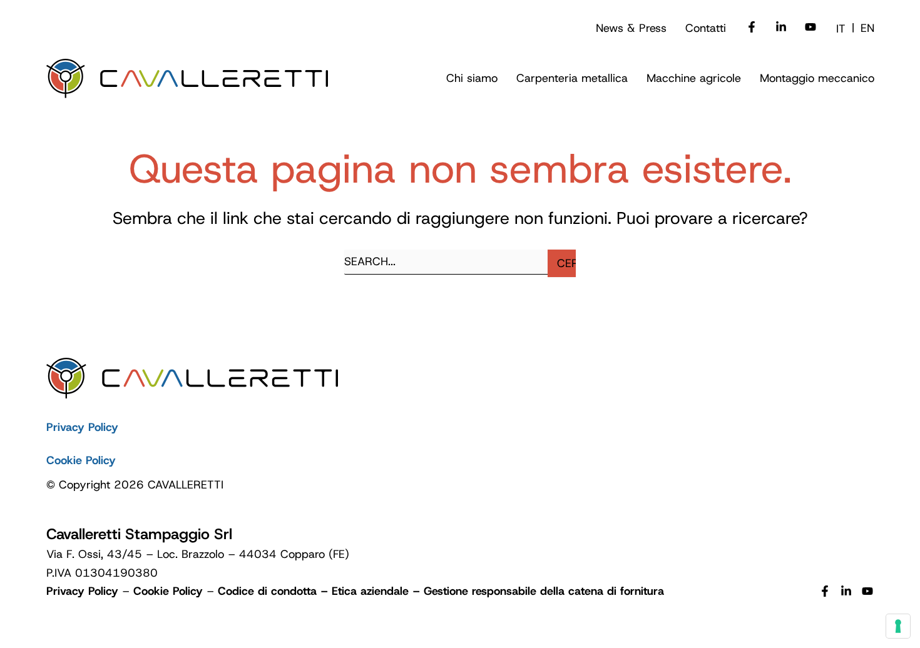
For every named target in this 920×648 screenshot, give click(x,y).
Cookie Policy (81, 460)
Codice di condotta (267, 591)
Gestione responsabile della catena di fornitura (544, 591)
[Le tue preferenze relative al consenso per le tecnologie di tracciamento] (898, 626)
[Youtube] (810, 28)
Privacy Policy (82, 427)
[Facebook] (752, 28)
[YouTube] (867, 592)
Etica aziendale (370, 591)
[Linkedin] (781, 28)
